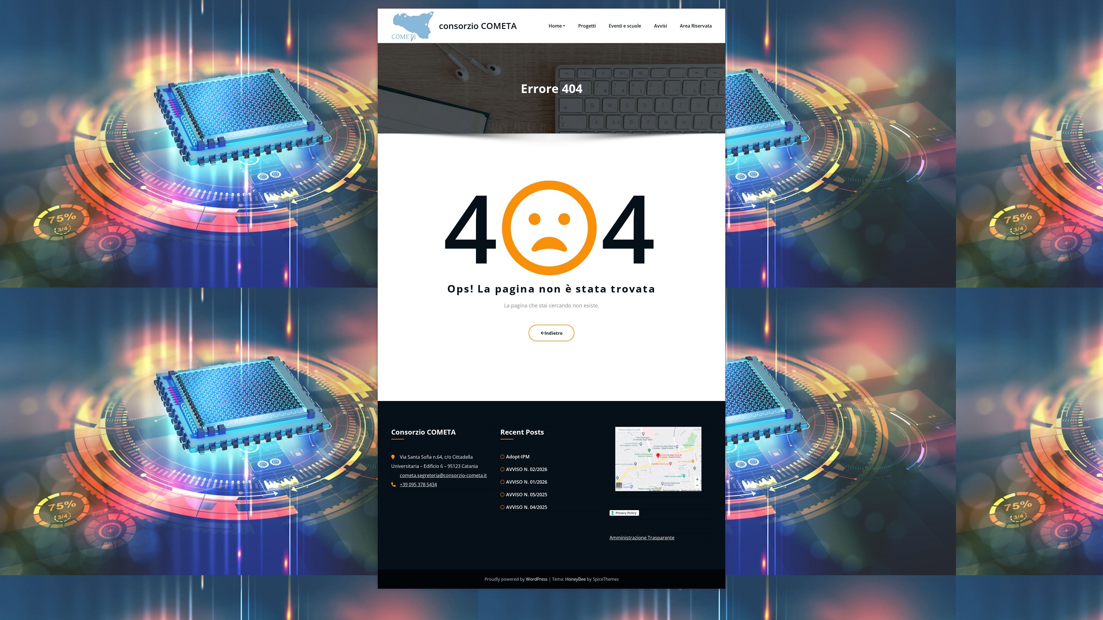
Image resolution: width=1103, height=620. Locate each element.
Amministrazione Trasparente (642, 537)
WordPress (537, 579)
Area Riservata (696, 26)
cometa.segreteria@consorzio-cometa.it (443, 475)
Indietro (553, 333)
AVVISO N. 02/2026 (526, 469)
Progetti (587, 26)
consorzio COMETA (478, 26)
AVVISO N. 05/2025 (526, 494)
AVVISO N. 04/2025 (526, 507)
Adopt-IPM (518, 457)
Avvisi (660, 26)
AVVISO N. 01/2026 (526, 482)
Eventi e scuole (625, 26)
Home (555, 26)
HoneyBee (575, 579)
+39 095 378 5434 (418, 484)
